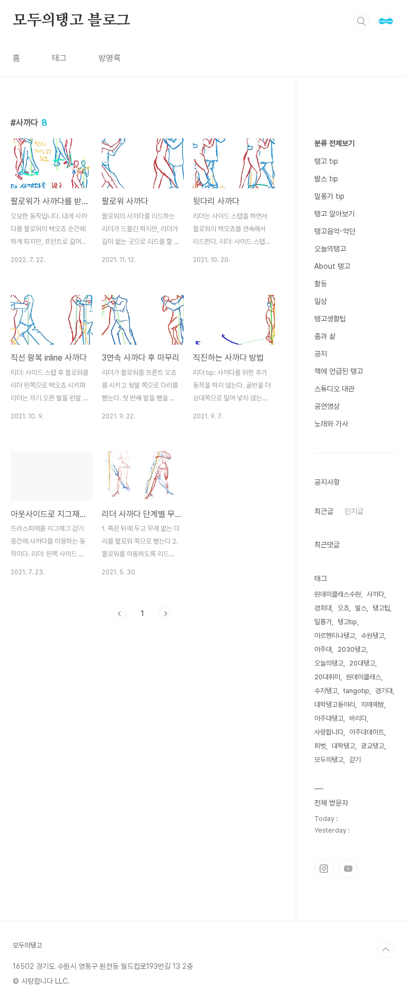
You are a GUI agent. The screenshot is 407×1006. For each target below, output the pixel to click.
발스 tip (326, 178)
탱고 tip (326, 161)
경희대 (323, 608)
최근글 (323, 511)
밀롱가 (323, 622)
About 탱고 (332, 266)
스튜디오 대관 (334, 388)
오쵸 (343, 608)
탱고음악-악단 (335, 231)
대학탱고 (343, 746)
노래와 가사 (331, 423)
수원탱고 (372, 636)
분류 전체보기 (334, 143)
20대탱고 (362, 663)
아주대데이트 (366, 732)
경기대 (384, 691)
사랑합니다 (328, 732)
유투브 (348, 868)
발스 (361, 608)
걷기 (355, 760)
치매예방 (372, 704)
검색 (361, 21)
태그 (59, 58)
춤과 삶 (324, 336)
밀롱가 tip (329, 196)
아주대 (323, 649)
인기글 (354, 511)
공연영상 (327, 406)
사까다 (375, 594)
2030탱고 (352, 649)
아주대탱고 (328, 718)
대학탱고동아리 (334, 704)
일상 (320, 301)
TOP (385, 949)
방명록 (110, 58)
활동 (320, 283)
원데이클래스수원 (337, 594)
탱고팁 (381, 608)
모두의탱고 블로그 (71, 20)
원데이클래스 (363, 677)
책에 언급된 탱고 (338, 371)
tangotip (356, 691)
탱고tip (347, 622)
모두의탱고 (328, 760)
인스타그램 (323, 868)
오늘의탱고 (330, 248)
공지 (320, 353)
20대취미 (327, 677)
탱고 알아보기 (334, 213)
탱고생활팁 (330, 318)
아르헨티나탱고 (334, 636)
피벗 (320, 746)
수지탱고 (326, 691)
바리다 (358, 718)
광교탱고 (372, 746)
